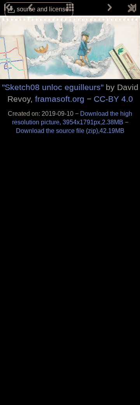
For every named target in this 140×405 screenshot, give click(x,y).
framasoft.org (59, 98)
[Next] (110, 7)
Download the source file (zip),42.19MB (70, 130)
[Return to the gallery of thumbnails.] (131, 10)
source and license (43, 9)
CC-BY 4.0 (113, 98)
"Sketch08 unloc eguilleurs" (52, 87)
